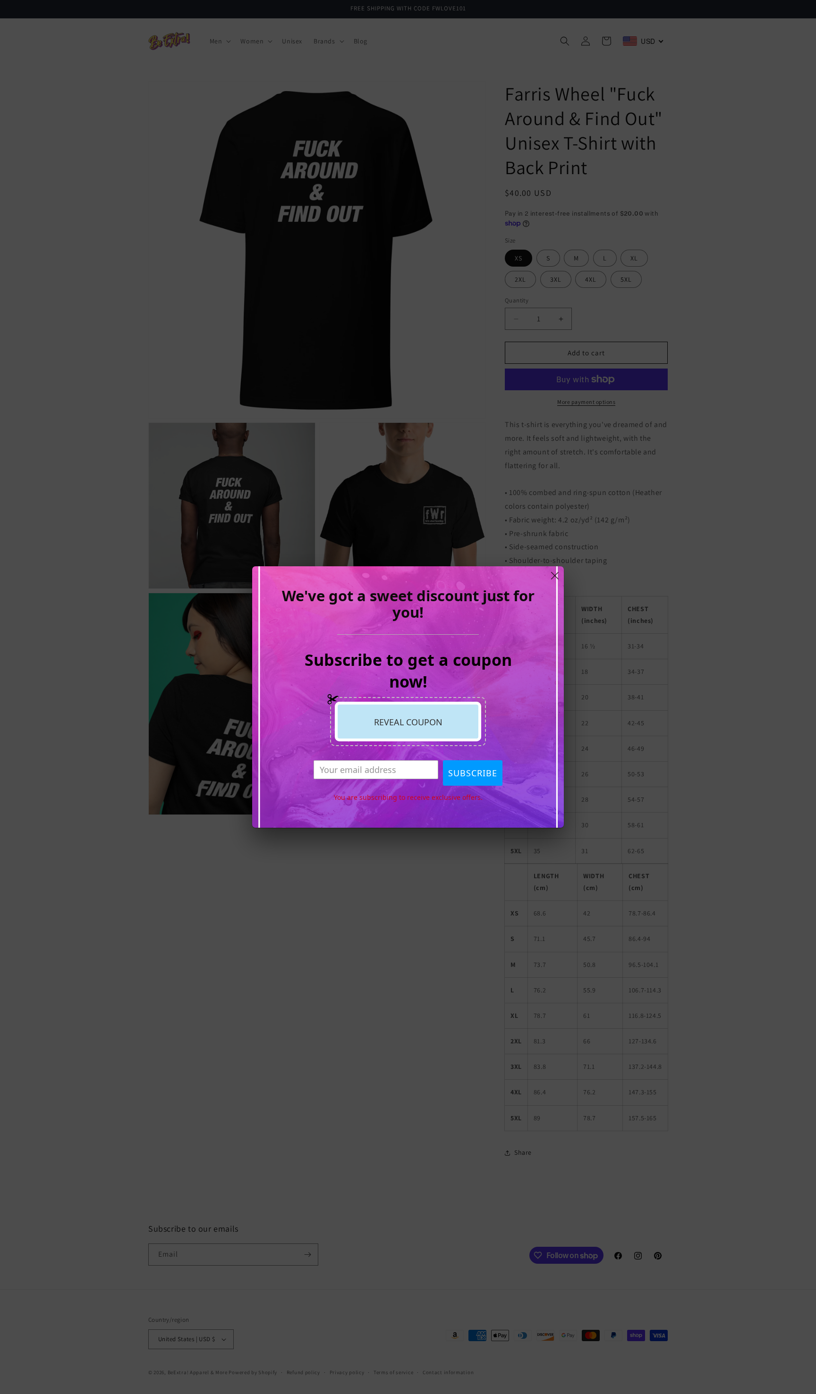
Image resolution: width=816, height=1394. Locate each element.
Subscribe (472, 773)
